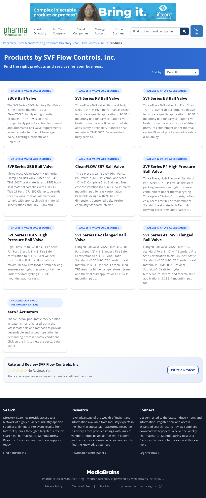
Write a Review (183, 370)
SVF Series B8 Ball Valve (165, 98)
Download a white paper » (89, 453)
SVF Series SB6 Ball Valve (30, 166)
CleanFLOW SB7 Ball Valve (99, 166)
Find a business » (15, 453)
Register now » (149, 453)
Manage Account (100, 31)
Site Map (105, 486)
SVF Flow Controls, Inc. (90, 43)
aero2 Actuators (22, 312)
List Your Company (59, 31)
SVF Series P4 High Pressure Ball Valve (169, 169)
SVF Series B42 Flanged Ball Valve (100, 237)
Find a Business (119, 31)
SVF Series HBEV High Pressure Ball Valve (27, 237)
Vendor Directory (40, 31)
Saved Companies (80, 31)
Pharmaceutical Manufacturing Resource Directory (37, 43)
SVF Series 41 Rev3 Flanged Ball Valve (168, 237)
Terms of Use (81, 486)
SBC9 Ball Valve (21, 98)
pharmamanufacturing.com (140, 486)
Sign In (197, 31)
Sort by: (157, 72)
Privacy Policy (53, 486)
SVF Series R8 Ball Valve (97, 98)
